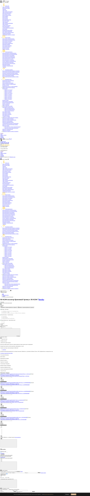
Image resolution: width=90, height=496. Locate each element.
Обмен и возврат (3, 135)
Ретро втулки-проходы (6, 81)
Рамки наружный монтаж (9, 108)
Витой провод (5, 88)
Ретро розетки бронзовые (7, 45)
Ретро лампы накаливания (7, 31)
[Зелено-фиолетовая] (2, 452)
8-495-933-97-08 (4, 142)
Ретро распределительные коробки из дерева (10, 76)
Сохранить (2, 453)
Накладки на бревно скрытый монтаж (9, 119)
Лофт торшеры (5, 22)
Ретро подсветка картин (6, 15)
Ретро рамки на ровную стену (7, 107)
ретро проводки (18, 437)
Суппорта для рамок (6, 116)
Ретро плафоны (5, 16)
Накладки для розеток (6, 130)
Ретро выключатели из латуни (7, 58)
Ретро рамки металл (6, 115)
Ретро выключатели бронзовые (8, 62)
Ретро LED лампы (5, 20)
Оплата (1, 154)
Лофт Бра (4, 9)
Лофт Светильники (6, 7)
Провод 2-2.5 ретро (8, 92)
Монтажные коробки (6, 44)
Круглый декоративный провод (8, 102)
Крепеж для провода (6, 103)
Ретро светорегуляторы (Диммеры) (8, 57)
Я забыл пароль (43, 472)
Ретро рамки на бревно (6, 270)
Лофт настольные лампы (7, 12)
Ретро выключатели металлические (8, 63)
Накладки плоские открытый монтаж (11, 285)
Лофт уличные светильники (7, 11)
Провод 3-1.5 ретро (8, 94)
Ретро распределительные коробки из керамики (11, 70)
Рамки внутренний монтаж (10, 109)
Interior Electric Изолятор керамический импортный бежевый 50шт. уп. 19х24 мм (14, 376)
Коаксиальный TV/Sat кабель (7, 101)
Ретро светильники (6, 26)
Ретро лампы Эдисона (6, 171)
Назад (22, 471)
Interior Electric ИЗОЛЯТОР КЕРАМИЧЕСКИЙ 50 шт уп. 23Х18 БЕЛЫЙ (13, 419)
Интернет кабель (5, 100)
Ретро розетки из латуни (6, 42)
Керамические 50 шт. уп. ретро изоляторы (10, 86)
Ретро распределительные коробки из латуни (10, 74)
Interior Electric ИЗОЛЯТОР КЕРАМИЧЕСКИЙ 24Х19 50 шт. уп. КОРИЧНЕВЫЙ (14, 384)
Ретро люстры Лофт (6, 8)
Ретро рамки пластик (6, 111)
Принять (73, 494)
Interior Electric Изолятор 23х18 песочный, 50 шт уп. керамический (12, 410)
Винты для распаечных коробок (8, 75)
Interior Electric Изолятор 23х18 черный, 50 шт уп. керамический (11, 402)
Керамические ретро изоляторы (8, 80)
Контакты (2, 137)
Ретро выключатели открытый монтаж (9, 53)
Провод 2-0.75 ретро (8, 89)
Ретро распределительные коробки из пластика (10, 229)
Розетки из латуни (5, 205)
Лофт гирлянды (5, 24)
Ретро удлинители (5, 104)
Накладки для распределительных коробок (10, 124)
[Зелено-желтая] (5, 452)
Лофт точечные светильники (7, 23)
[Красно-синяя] (4, 452)
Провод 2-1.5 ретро (8, 248)
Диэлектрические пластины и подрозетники (10, 123)
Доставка (2, 155)
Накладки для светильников (7, 121)
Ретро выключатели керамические (8, 56)
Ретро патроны (5, 18)
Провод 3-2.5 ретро (8, 95)
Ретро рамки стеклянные (7, 114)
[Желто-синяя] (1, 452)
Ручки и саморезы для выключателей (9, 61)
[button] (1, 457)
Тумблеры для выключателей (7, 65)
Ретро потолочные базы (6, 19)
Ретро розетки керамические (7, 43)
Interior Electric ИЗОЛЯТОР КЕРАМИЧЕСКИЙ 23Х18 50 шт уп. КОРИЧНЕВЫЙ (14, 393)
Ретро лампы (4, 186)
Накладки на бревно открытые (8, 118)
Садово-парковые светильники (8, 27)
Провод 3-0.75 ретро (8, 93)
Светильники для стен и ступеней (8, 34)
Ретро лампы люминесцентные (8, 32)
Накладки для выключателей (7, 129)
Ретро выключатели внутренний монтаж (9, 54)
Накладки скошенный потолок (8, 122)
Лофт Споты (4, 10)
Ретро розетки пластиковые (7, 41)
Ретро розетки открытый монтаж (8, 38)
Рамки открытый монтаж (9, 110)
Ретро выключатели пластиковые (8, 55)
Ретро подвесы (5, 17)
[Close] (8, 443)
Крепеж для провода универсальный (9, 84)
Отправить (18, 471)
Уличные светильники (6, 25)
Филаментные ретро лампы (7, 30)
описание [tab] (4, 349)
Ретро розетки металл (6, 46)
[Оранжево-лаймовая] (7, 452)
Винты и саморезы (5, 49)
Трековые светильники (6, 33)
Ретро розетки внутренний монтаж (8, 39)
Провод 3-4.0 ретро (8, 96)
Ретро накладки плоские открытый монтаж (13, 126)
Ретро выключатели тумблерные (8, 217)
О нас (1, 134)
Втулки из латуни (5, 85)
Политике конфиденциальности (48, 494)
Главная (1, 133)
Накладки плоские (5, 125)
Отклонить (67, 494)
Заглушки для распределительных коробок (10, 73)
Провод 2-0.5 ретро (8, 99)
